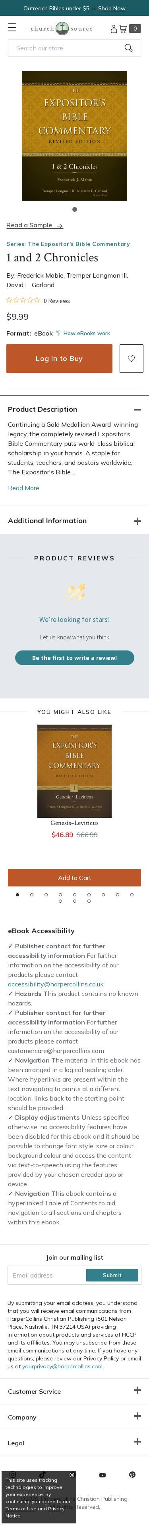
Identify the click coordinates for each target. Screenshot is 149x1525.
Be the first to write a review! (74, 658)
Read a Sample (29, 225)
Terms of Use (21, 1509)
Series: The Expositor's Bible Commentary (68, 243)
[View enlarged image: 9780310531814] (74, 136)
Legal (16, 1443)
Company (22, 1417)
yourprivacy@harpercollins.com (62, 1366)
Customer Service (34, 1391)
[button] (74, 209)
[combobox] (74, 48)
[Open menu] (12, 27)
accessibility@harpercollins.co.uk (56, 984)
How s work (87, 333)
